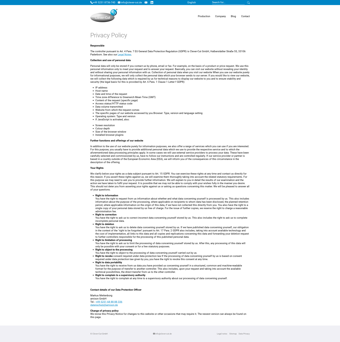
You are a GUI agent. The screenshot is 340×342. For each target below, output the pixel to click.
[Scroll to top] (333, 335)
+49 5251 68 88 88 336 (109, 301)
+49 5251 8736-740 (104, 2)
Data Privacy (244, 334)
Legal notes (222, 334)
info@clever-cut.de (131, 2)
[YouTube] (146, 2)
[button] (204, 16)
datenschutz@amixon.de (104, 305)
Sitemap (233, 334)
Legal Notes (124, 54)
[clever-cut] (103, 16)
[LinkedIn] (151, 2)
